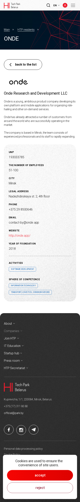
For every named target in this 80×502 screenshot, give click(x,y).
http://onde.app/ (19, 235)
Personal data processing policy (23, 448)
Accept (40, 475)
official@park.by (13, 413)
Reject (40, 488)
